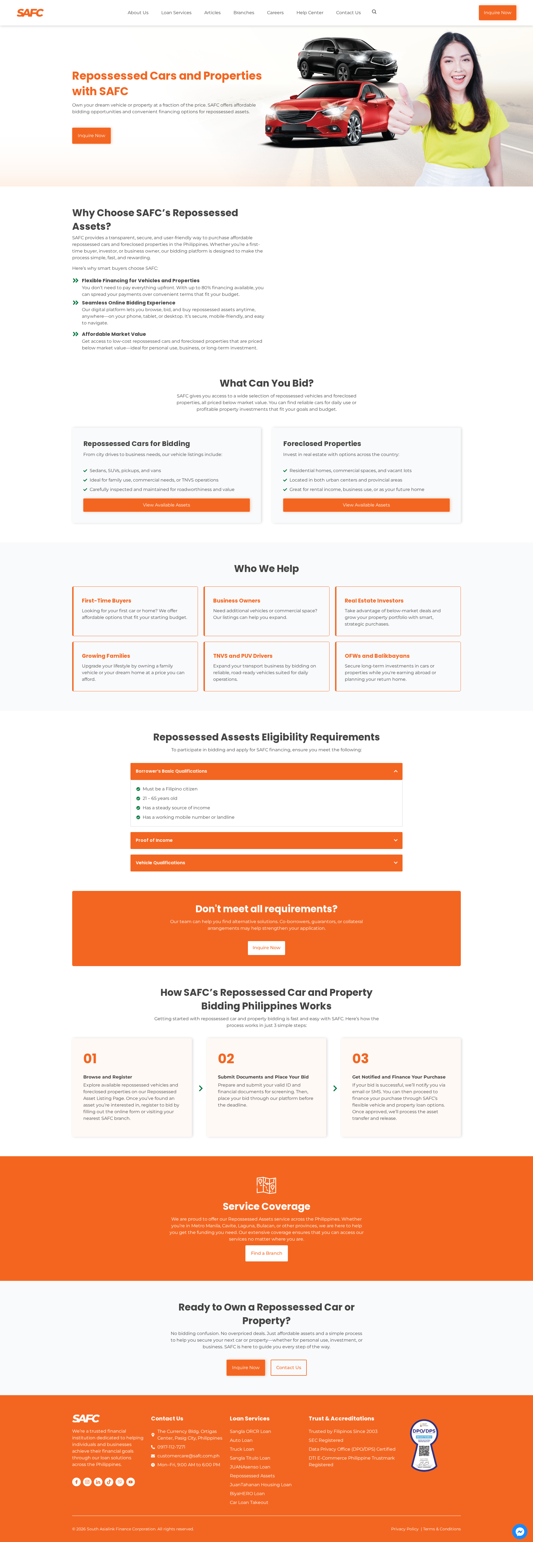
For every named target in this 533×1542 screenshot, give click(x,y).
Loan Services (176, 12)
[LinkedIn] (98, 1482)
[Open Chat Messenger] (519, 1531)
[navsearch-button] (374, 12)
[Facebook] (76, 1482)
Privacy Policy (405, 1528)
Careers (275, 12)
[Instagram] (87, 1482)
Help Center (309, 12)
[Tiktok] (109, 1482)
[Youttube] (130, 1482)
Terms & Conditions (442, 1528)
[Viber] (119, 1482)
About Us (138, 12)
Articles (212, 12)
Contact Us (348, 12)
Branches (243, 12)
